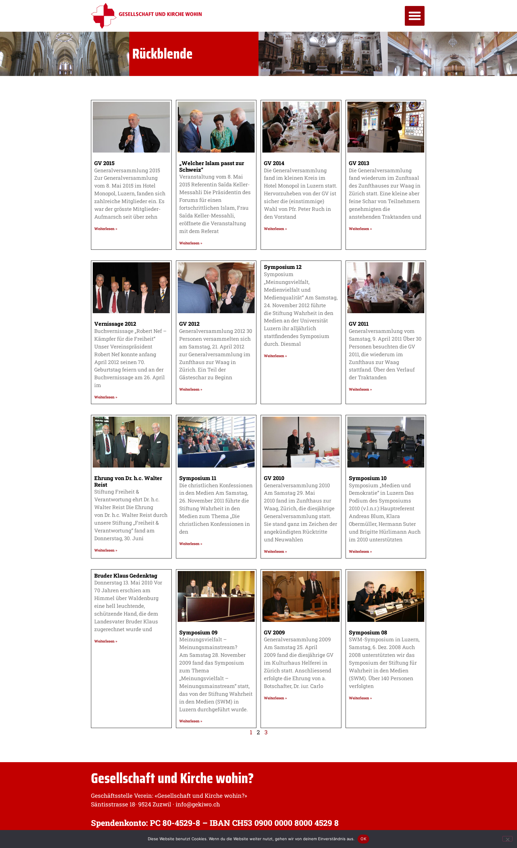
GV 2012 (189, 323)
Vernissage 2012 (115, 323)
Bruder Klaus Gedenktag (125, 575)
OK (363, 838)
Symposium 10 (368, 478)
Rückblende (162, 53)
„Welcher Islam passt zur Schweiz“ (211, 166)
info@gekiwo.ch (198, 804)
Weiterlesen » (105, 228)
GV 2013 (359, 163)
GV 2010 (274, 478)
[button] (415, 16)
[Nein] (507, 838)
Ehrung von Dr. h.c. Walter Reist (128, 481)
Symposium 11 (197, 478)
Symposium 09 (198, 632)
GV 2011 (359, 323)
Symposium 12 (283, 266)
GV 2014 (274, 163)
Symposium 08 (368, 632)
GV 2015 (104, 163)
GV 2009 (274, 632)
